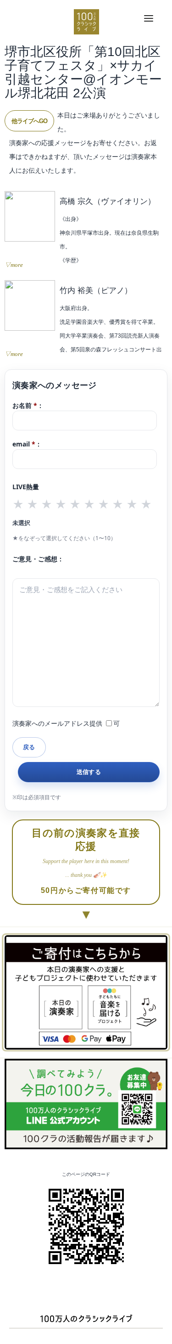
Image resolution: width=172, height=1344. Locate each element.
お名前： (28, 405)
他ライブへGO (29, 121)
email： (27, 444)
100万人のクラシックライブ (86, 21)
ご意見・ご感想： (38, 558)
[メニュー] (148, 18)
